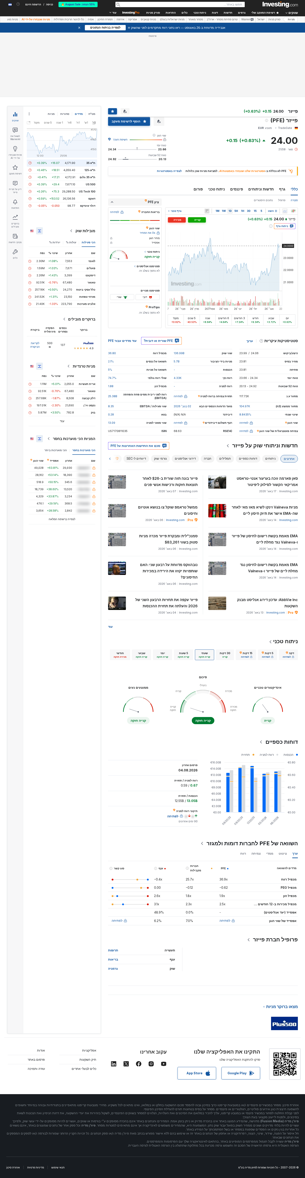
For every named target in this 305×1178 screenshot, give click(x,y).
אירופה (120, 19)
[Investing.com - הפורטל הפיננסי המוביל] (280, 4)
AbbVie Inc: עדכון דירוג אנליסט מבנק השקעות (267, 602)
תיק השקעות (87, 1059)
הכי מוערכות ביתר (55, 450)
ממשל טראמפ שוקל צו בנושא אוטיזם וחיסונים (168, 510)
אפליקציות (89, 1050)
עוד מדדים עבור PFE (122, 341)
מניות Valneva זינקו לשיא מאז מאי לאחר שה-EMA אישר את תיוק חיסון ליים (265, 510)
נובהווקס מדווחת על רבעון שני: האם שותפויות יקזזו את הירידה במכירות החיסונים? (169, 570)
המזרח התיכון (105, 19)
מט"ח (91, 114)
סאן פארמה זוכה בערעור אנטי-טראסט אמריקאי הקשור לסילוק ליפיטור (267, 481)
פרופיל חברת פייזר (275, 939)
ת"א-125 (89, 170)
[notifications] (18, 4)
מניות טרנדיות (84, 366)
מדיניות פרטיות (35, 1167)
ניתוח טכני (216, 189)
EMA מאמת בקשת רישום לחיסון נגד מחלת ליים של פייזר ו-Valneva (269, 567)
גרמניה (113, 968)
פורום (198, 189)
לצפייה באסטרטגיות (169, 171)
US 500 (90, 184)
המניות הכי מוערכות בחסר (74, 438)
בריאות (113, 959)
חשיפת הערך (120, 139)
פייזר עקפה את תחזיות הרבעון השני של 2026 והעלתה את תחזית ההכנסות (166, 602)
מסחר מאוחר (195, 19)
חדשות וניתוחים (261, 189)
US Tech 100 (87, 191)
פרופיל (281, 200)
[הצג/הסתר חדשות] (207, 211)
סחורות (64, 114)
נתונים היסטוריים (263, 200)
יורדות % (54, 242)
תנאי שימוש (58, 1167)
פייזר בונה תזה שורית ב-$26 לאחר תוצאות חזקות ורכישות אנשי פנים (170, 481)
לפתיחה (224, 920)
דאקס (91, 198)
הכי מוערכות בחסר (83, 450)
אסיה (91, 19)
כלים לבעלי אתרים (84, 1069)
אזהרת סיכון (13, 1167)
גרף (282, 189)
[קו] (284, 211)
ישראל (261, 19)
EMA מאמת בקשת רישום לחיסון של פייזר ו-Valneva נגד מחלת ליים (265, 539)
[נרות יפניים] (293, 211)
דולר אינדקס (87, 205)
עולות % (71, 242)
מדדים (79, 114)
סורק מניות (153, 12)
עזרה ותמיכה (36, 1069)
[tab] (288, 654)
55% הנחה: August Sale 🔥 (78, 4)
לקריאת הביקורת (35, 344)
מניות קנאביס (148, 19)
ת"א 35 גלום (87, 177)
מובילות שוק (85, 231)
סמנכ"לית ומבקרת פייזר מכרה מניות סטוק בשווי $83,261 (168, 539)
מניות (291, 19)
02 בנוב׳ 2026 (182, 406)
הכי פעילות (88, 242)
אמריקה (132, 19)
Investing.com (288, 520)
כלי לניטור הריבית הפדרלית (69, 19)
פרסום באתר (36, 1059)
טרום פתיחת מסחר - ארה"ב (222, 19)
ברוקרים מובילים (81, 319)
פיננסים (236, 189)
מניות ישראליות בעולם (172, 19)
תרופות (113, 950)
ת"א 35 (90, 163)
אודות (41, 1050)
